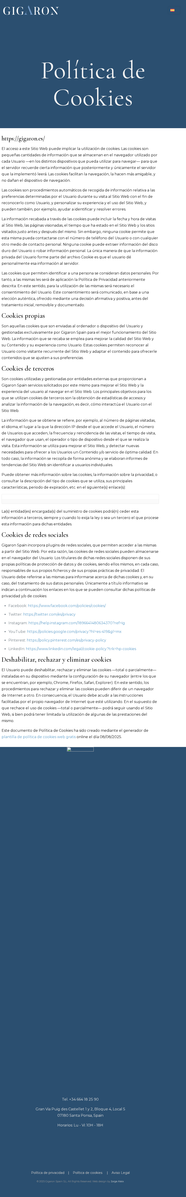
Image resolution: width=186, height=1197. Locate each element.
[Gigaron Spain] (30, 10)
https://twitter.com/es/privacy (49, 614)
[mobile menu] (155, 10)
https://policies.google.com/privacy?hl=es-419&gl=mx (74, 631)
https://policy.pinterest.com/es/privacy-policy (66, 640)
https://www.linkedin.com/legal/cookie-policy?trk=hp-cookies (81, 649)
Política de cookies (87, 1173)
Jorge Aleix (117, 1181)
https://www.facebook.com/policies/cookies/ (67, 606)
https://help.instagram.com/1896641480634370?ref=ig (76, 623)
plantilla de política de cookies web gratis (39, 737)
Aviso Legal (121, 1173)
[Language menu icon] (174, 10)
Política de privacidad (47, 1173)
